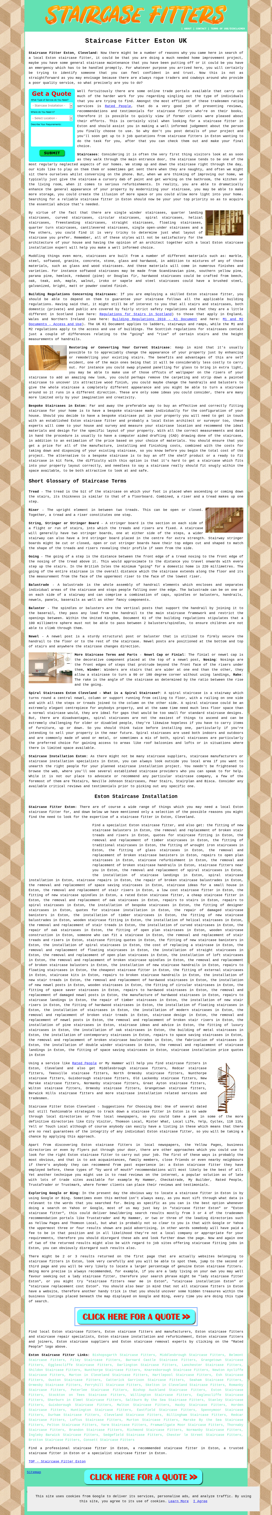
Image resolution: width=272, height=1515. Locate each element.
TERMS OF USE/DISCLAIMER (228, 28)
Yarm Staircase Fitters (123, 1425)
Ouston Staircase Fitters (74, 1380)
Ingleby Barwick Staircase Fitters (63, 1435)
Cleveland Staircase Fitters (133, 1415)
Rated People (118, 106)
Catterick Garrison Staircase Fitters (145, 1380)
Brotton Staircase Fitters (54, 1440)
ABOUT (188, 28)
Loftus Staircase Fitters (95, 1420)
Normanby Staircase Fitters (214, 1430)
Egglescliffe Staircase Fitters (80, 1365)
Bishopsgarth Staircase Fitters (124, 1355)
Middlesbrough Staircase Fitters (192, 1355)
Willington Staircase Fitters (161, 1395)
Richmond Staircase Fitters (154, 1430)
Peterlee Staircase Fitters (99, 1390)
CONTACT (201, 28)
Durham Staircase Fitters (73, 1415)
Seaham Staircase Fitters (215, 1380)
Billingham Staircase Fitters (196, 1415)
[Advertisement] (60, 849)
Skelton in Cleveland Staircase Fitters (185, 1385)
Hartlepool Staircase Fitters (181, 1375)
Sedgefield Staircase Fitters (132, 1435)
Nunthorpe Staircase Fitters (112, 1370)
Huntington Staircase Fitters (101, 1410)
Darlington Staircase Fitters (147, 1365)
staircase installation (139, 1093)
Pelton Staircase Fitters (72, 1425)
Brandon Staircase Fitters (95, 1430)
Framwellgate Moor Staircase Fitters (187, 1425)
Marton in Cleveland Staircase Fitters (108, 1375)
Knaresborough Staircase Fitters (176, 1370)
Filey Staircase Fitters (95, 1360)
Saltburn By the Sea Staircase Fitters (165, 1400)
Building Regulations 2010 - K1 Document (155, 319)
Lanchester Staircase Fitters (211, 1365)
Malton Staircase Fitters (143, 1405)
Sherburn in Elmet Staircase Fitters (84, 1400)
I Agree (200, 1501)
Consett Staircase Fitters (109, 1440)
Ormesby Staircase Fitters (54, 1385)
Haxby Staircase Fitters (200, 1405)
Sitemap (34, 1472)
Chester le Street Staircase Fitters (204, 1435)
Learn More (178, 1501)
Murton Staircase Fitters (152, 1420)
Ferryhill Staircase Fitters (113, 1385)
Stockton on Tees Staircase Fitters (87, 1395)
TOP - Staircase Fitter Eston (57, 1461)
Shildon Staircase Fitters (54, 1370)
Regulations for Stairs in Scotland (136, 314)
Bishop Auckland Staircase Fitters (169, 1390)
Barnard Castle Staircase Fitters (161, 1360)
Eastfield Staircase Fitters (166, 1410)
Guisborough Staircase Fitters (80, 1405)
